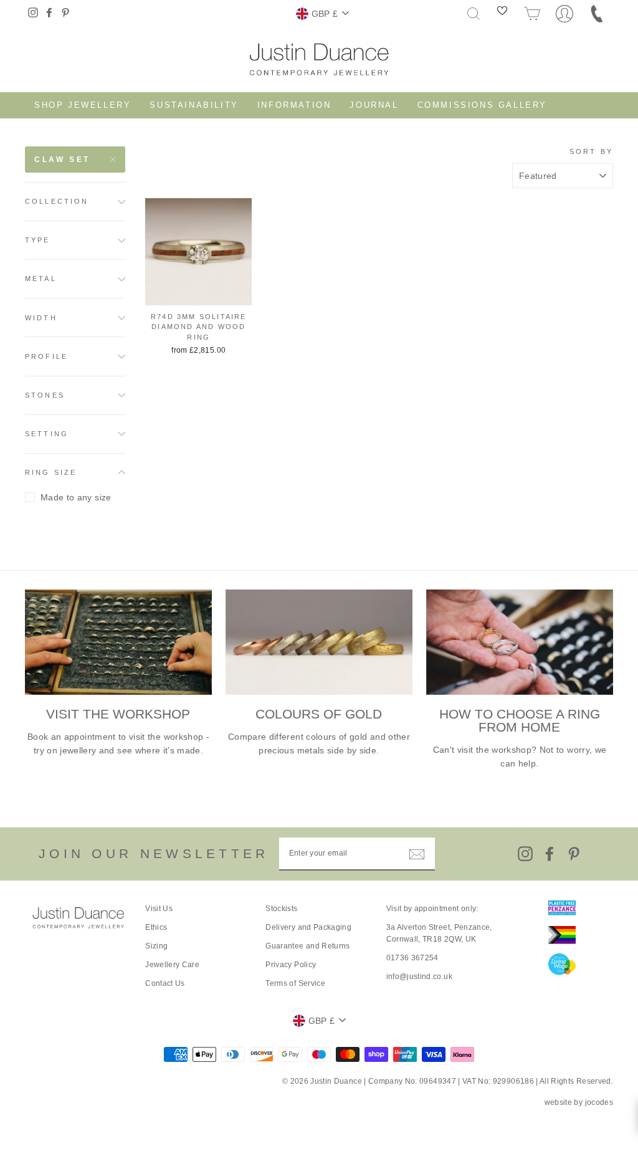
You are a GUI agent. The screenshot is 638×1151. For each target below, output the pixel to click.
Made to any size (76, 497)
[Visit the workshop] (118, 642)
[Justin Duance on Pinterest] (573, 853)
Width (41, 318)
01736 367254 (412, 957)
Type (37, 240)
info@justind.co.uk (419, 976)
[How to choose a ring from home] (519, 642)
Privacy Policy (290, 964)
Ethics (156, 927)
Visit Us (159, 908)
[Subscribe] (417, 853)
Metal (41, 278)
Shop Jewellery (82, 105)
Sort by (591, 151)
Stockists (281, 908)
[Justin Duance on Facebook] (549, 853)
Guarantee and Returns (307, 946)
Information (294, 105)
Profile (46, 356)
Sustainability (194, 105)
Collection (57, 201)
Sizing (156, 946)
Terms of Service (295, 983)
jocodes (599, 1102)
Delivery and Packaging (308, 927)
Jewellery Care (172, 964)
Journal (374, 105)
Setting (47, 433)
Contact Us (165, 983)
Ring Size (51, 472)
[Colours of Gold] (319, 642)
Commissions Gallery (482, 105)
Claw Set (62, 159)
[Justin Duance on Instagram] (525, 853)
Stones (45, 395)
